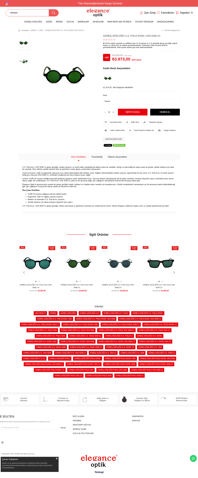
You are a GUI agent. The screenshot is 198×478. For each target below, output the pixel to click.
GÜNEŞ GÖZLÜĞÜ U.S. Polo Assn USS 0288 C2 (77, 286)
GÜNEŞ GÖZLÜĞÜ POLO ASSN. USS (120, 359)
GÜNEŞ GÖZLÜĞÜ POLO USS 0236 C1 (147, 370)
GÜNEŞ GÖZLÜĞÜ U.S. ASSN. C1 (120, 347)
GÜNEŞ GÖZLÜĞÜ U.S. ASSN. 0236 (51, 347)
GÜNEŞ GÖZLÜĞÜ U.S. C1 (34, 359)
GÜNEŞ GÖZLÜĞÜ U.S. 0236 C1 (161, 353)
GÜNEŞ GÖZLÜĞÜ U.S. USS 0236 (37, 353)
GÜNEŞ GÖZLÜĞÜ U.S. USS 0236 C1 (70, 353)
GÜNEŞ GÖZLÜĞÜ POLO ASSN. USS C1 (83, 364)
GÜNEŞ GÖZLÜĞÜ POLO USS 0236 (112, 370)
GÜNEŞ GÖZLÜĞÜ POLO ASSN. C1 (49, 370)
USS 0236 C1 (40, 313)
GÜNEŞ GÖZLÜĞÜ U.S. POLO (116, 313)
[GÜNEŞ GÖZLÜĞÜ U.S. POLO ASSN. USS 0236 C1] (108, 78)
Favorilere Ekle (34, 277)
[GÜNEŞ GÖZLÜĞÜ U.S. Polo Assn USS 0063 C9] (37, 263)
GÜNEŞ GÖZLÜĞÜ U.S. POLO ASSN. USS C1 (40, 324)
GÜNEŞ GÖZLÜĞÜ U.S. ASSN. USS (41, 342)
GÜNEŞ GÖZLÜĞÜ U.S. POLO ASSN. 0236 (80, 324)
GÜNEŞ (53, 313)
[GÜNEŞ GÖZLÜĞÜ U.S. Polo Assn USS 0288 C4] (119, 263)
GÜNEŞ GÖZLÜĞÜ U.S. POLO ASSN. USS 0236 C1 (140, 319)
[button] (35, 281)
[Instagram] (2, 442)
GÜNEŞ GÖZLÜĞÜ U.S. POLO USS (42, 330)
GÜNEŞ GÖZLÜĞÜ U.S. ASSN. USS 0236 (77, 342)
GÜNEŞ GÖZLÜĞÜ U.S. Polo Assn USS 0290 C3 (159, 286)
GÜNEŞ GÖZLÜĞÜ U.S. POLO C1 (119, 336)
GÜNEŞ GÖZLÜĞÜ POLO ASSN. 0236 (120, 364)
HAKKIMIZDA (137, 416)
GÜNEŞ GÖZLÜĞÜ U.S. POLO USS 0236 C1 (116, 330)
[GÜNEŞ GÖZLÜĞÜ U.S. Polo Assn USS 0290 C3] (160, 263)
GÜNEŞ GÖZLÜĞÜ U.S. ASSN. (149, 336)
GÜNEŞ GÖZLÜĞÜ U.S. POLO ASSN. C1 (160, 324)
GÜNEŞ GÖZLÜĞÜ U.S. (89, 313)
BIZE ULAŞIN (78, 416)
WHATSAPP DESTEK (82, 425)
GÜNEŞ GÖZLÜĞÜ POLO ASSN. (87, 359)
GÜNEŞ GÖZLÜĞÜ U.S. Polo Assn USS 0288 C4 (118, 286)
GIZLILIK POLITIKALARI (83, 433)
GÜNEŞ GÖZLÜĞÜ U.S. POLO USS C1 (154, 330)
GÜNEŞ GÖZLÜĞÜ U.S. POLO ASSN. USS (54, 319)
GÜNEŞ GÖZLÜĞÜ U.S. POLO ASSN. (148, 313)
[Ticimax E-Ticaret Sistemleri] (99, 472)
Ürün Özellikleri (78, 157)
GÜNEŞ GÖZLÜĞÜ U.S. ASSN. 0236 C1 (86, 347)
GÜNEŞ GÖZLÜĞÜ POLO (59, 359)
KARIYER (136, 421)
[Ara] (53, 12)
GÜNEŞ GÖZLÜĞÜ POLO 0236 (98, 376)
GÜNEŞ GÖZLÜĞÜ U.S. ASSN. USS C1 (155, 342)
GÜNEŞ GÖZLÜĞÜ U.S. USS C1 (103, 353)
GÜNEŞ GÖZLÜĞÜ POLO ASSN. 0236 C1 (156, 364)
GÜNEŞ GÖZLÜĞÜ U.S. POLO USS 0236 (77, 330)
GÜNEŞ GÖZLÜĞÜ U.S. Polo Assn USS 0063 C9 (36, 286)
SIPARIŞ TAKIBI (79, 429)
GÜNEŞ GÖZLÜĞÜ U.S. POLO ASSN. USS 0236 (95, 319)
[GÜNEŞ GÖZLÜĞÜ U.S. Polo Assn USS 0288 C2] (78, 263)
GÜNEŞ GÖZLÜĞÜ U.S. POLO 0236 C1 (85, 336)
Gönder (63, 428)
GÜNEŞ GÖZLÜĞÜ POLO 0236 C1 (129, 376)
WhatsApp (120, 145)
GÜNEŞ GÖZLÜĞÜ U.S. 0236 (132, 353)
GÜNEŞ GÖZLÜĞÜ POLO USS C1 (68, 376)
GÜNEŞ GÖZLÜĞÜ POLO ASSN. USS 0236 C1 (44, 364)
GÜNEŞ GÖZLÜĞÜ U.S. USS (150, 347)
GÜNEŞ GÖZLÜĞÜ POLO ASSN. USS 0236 (157, 359)
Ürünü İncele (40, 277)
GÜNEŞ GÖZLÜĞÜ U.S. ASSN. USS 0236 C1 (116, 342)
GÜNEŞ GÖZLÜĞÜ (68, 313)
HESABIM (77, 421)
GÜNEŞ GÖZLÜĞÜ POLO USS (81, 370)
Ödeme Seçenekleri (117, 157)
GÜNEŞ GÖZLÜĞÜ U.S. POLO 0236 (50, 336)
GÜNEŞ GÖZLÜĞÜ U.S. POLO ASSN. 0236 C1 (120, 324)
